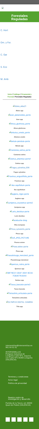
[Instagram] (19, 419)
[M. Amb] (3, 74)
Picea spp (19, 251)
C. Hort (4, 30)
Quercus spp (19, 269)
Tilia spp (19, 306)
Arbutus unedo (19, 137)
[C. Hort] (3, 25)
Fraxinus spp (19, 181)
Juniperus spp (19, 207)
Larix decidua (20, 216)
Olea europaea (19, 225)
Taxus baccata (19, 289)
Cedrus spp (19, 163)
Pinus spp (19, 233)
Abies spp (19, 110)
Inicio (10, 94)
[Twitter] (13, 419)
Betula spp (19, 146)
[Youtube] (25, 419)
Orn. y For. (6, 42)
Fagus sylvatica (19, 172)
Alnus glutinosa (19, 128)
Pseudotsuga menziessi (19, 260)
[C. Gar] (3, 50)
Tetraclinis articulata (19, 298)
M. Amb (4, 79)
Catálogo (16, 94)
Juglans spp (19, 198)
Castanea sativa (19, 154)
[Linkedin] (31, 419)
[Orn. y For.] (3, 37)
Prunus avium (19, 242)
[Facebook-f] (8, 419)
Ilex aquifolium (19, 189)
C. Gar (4, 54)
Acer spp (19, 119)
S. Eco (4, 67)
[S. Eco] (3, 62)
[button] (35, 8)
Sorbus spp (19, 280)
